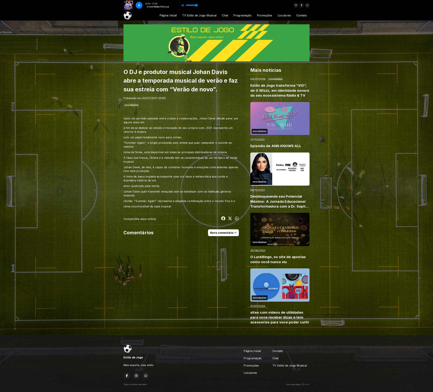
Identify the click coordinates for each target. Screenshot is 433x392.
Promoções (264, 15)
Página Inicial (168, 15)
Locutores (284, 15)
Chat (225, 15)
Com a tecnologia (293, 384)
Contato (301, 15)
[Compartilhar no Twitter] (230, 218)
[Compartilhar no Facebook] (223, 218)
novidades (131, 105)
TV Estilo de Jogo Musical (199, 15)
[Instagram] (296, 5)
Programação (242, 15)
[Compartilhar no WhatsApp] (237, 218)
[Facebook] (301, 5)
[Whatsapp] (307, 5)
